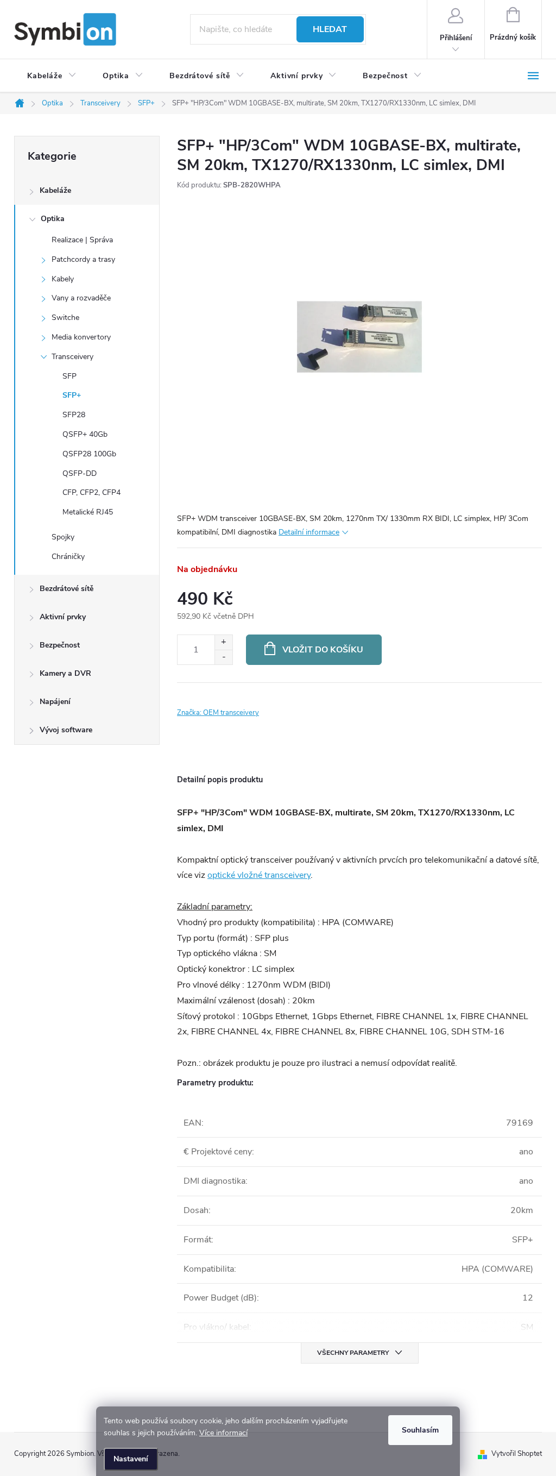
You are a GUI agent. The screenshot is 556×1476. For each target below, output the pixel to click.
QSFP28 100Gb (89, 454)
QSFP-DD (79, 473)
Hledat (330, 29)
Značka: (218, 713)
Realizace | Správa (82, 240)
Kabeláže (55, 190)
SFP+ (71, 395)
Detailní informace (309, 532)
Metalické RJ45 (87, 512)
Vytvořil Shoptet (516, 1454)
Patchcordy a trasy (83, 259)
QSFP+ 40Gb (85, 434)
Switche (65, 317)
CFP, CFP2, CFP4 (91, 492)
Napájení (55, 701)
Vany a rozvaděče (81, 298)
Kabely (63, 279)
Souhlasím (420, 1430)
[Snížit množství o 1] (223, 657)
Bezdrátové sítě (66, 588)
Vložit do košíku (322, 650)
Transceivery (72, 356)
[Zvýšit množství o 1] (223, 642)
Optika (53, 218)
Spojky (63, 537)
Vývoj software (66, 730)
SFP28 (73, 415)
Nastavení (130, 1459)
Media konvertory (81, 337)
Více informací (223, 1433)
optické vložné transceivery (259, 875)
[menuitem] (52, 76)
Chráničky (68, 556)
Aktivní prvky (63, 617)
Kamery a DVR (65, 673)
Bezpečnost (60, 645)
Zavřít (237, 698)
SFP (69, 376)
